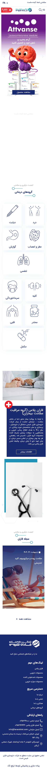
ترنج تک (11, 765)
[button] (5, 3)
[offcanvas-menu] (43, 10)
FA (4, 3)
